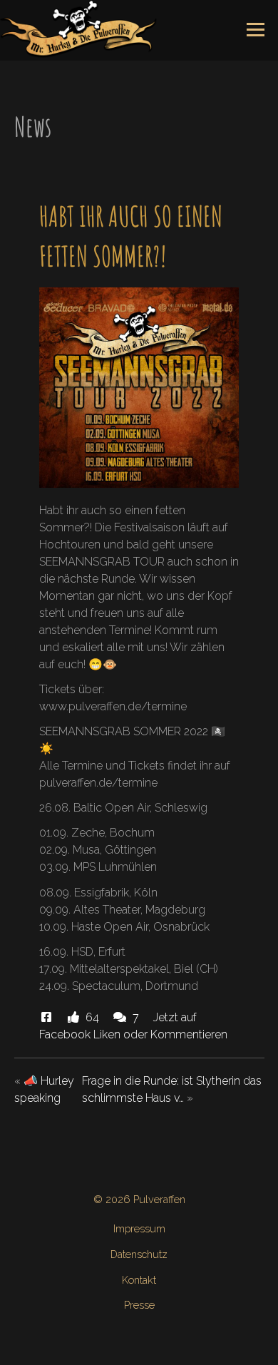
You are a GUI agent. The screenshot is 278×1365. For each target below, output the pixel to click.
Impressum (139, 1228)
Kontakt (139, 1280)
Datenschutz (139, 1254)
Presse (139, 1305)
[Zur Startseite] (78, 28)
